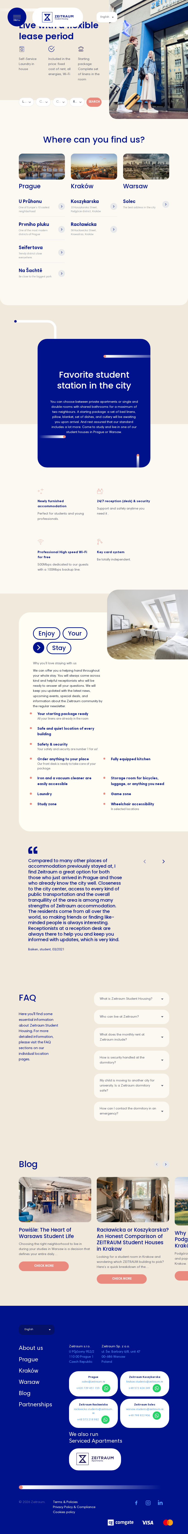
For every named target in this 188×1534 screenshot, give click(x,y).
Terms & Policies (65, 1502)
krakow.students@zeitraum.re (144, 1381)
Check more (44, 1266)
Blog (24, 1394)
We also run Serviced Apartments (95, 1438)
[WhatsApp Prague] (106, 1388)
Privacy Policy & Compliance (74, 1507)
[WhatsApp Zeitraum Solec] (157, 1415)
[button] (163, 861)
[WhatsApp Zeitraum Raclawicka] (105, 1420)
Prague (28, 1360)
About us (31, 1348)
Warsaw (29, 1382)
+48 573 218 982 (88, 1419)
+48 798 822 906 (139, 1415)
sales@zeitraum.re (93, 1381)
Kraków (28, 1371)
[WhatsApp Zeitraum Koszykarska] (157, 1388)
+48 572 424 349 (139, 1388)
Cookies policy (64, 1512)
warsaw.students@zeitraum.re (144, 1409)
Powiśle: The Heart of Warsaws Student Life (46, 1233)
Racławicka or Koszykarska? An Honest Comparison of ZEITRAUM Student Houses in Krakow (133, 1239)
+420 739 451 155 (88, 1388)
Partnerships (35, 1405)
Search (94, 102)
